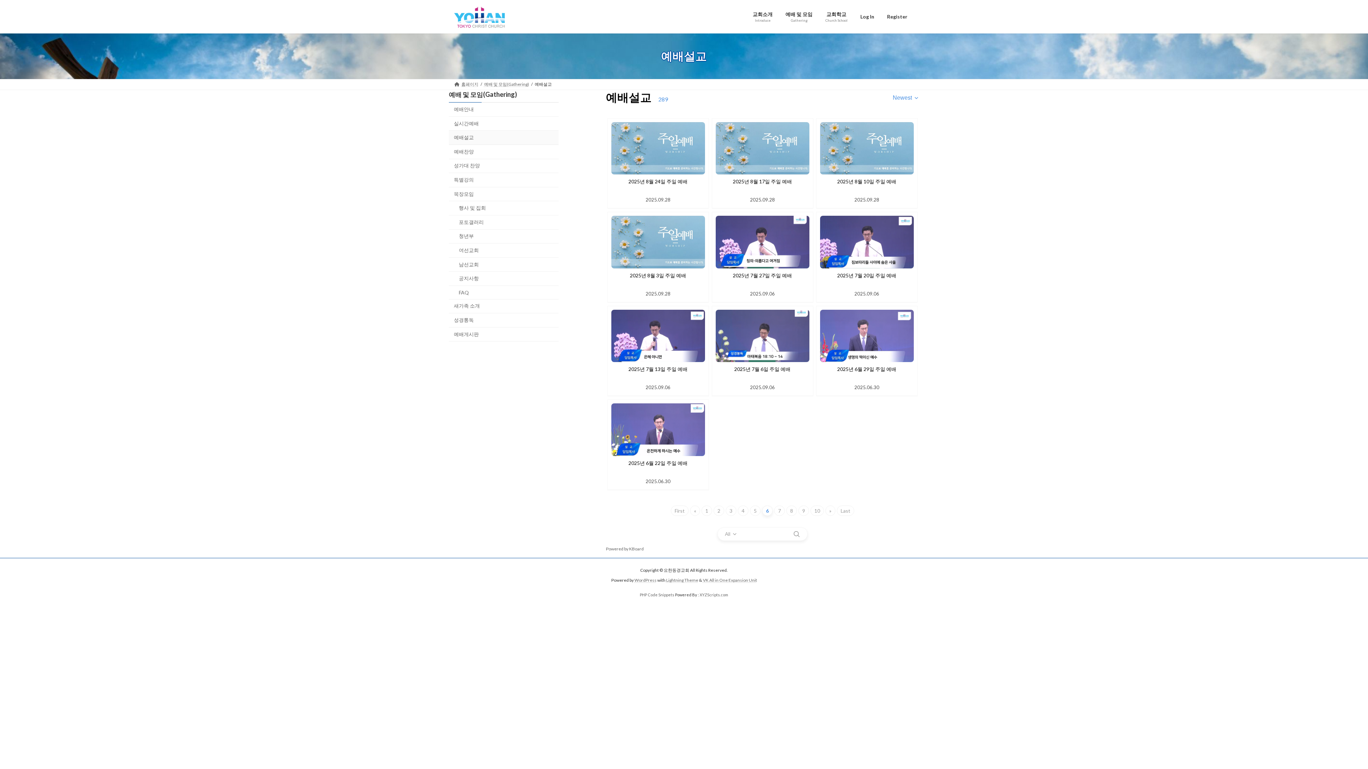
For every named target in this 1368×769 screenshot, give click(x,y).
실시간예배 (466, 123)
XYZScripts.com (714, 594)
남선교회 (469, 264)
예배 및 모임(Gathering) (483, 94)
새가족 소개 (467, 306)
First (680, 511)
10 (817, 511)
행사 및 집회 (472, 208)
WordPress (645, 580)
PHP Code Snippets (657, 594)
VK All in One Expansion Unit (730, 580)
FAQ (464, 292)
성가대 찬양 (467, 165)
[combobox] (906, 98)
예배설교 (464, 137)
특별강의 (464, 180)
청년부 (466, 236)
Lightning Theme (682, 580)
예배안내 (464, 109)
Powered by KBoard (625, 548)
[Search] (796, 534)
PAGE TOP (1332, 739)
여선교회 (469, 250)
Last (845, 511)
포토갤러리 (471, 222)
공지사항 (469, 278)
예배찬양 (464, 151)
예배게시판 (466, 334)
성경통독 (464, 320)
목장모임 (464, 193)
